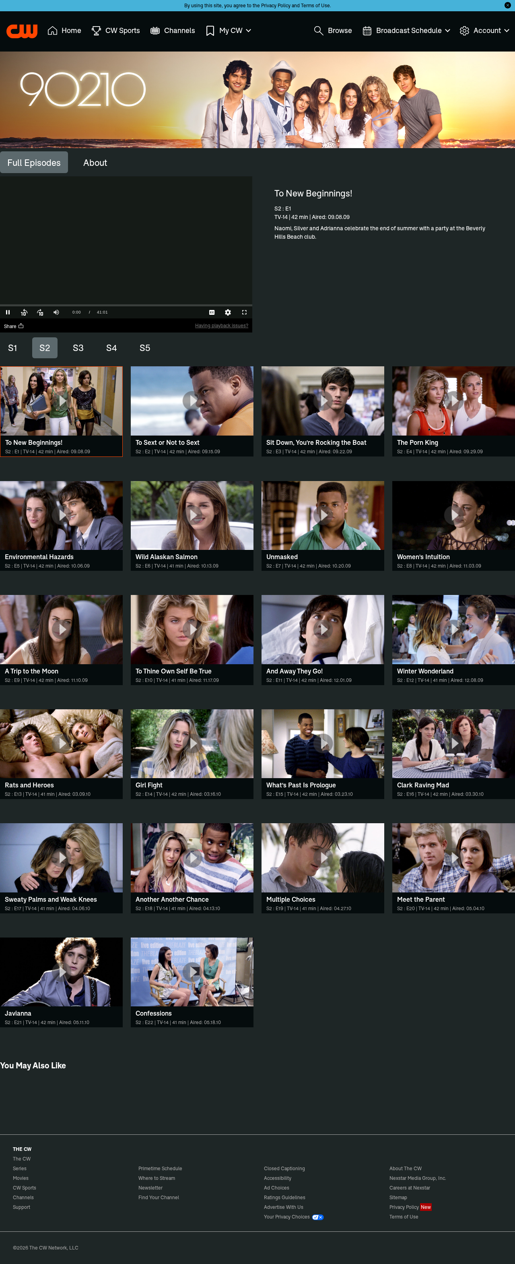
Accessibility (277, 1178)
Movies (21, 1178)
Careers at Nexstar (409, 1188)
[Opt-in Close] (508, 5)
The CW (16, 28)
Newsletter (150, 1188)
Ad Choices (276, 1188)
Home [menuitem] (71, 30)
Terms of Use (315, 5)
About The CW (405, 1168)
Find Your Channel (158, 1197)
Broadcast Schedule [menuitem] (409, 30)
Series (20, 1168)
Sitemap (398, 1197)
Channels (23, 1197)
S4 (111, 347)
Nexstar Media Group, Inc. (417, 1178)
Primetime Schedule (160, 1168)
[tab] (34, 162)
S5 (145, 347)
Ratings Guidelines (284, 1197)
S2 (44, 347)
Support (21, 1207)
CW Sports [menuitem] (122, 30)
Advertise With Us (283, 1207)
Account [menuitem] (487, 30)
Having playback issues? (221, 325)
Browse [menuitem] (340, 30)
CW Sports (24, 1188)
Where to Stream (156, 1178)
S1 (12, 347)
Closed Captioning (284, 1168)
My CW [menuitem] (231, 30)
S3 (78, 347)
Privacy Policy (275, 5)
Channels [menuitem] (179, 30)
